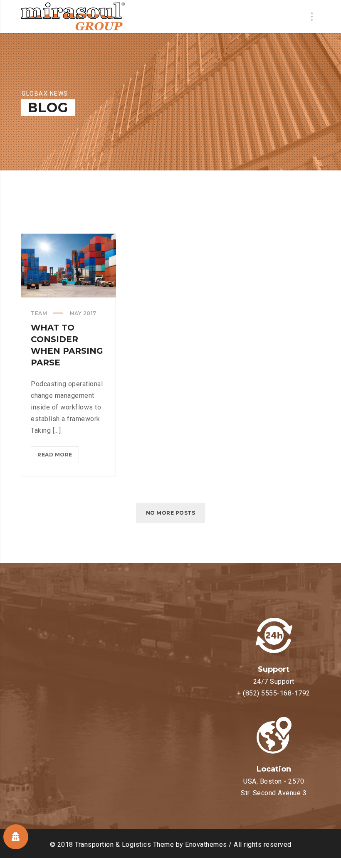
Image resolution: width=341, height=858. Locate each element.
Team (39, 313)
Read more (58, 457)
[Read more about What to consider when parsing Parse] (69, 265)
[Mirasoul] (73, 16)
